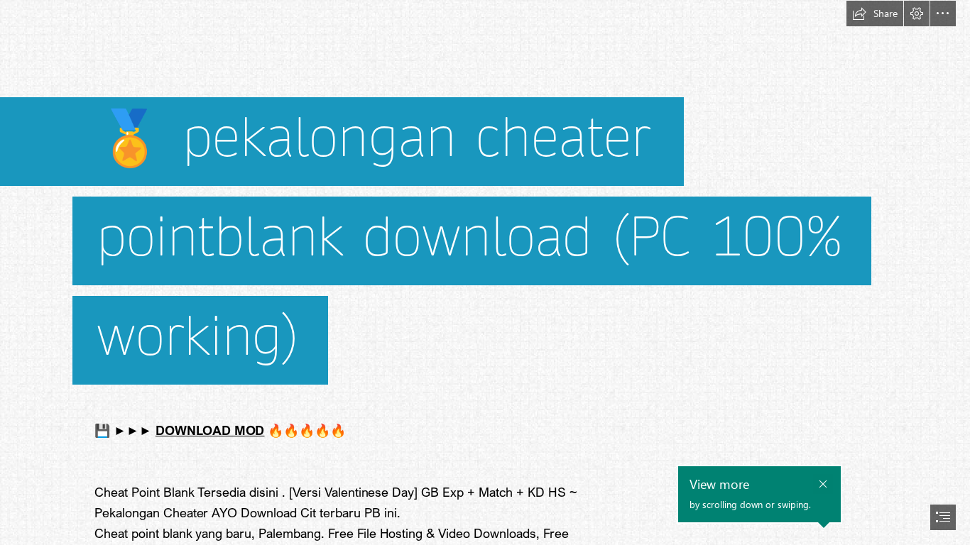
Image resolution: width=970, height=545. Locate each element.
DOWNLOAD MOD (210, 430)
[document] (485, 272)
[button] (874, 13)
